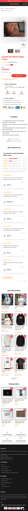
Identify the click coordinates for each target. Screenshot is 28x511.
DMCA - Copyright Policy (6, 470)
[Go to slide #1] (10, 51)
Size (2, 67)
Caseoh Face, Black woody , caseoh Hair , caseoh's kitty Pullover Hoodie (20, 349)
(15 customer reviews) (12, 62)
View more (14, 378)
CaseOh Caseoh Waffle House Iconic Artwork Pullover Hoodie (19, 328)
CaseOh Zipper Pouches (6, 10)
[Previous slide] (2, 30)
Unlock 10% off (3, 505)
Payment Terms (4, 480)
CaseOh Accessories (10, 8)
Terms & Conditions (5, 466)
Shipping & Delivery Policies (6, 478)
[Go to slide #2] (17, 51)
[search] (24, 4)
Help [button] (25, 509)
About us (3, 464)
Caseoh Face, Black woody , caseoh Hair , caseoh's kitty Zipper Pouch (7, 401)
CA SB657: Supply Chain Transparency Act (10, 472)
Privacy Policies (4, 468)
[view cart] (26, 4)
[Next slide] (25, 30)
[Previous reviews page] (18, 281)
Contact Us (3, 484)
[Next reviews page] (25, 281)
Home (2, 8)
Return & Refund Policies (6, 482)
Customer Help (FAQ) (5, 486)
